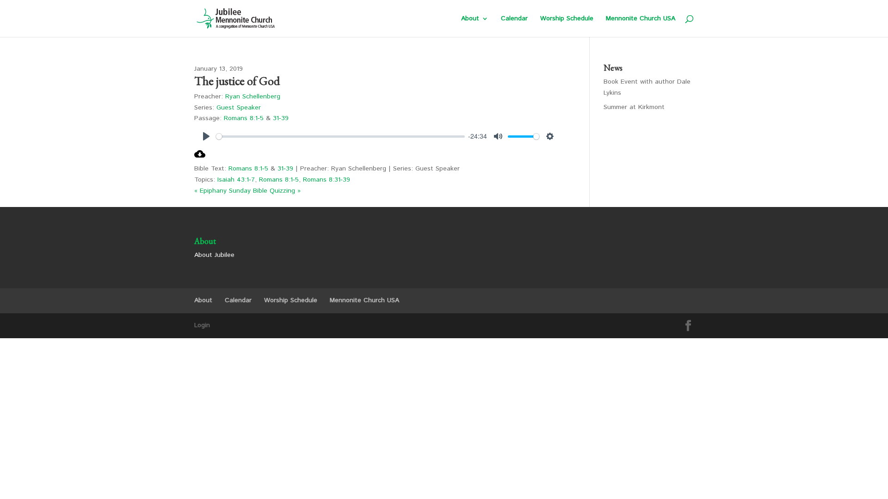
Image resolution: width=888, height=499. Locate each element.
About (470, 19)
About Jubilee (214, 255)
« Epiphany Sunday (222, 190)
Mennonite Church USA (640, 19)
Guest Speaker (238, 107)
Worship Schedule (566, 19)
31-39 (281, 118)
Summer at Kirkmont (634, 107)
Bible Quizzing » (277, 190)
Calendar (514, 19)
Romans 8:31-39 (326, 179)
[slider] (340, 136)
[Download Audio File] (199, 157)
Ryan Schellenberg (252, 96)
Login (202, 325)
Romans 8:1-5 (244, 118)
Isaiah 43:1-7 (236, 179)
